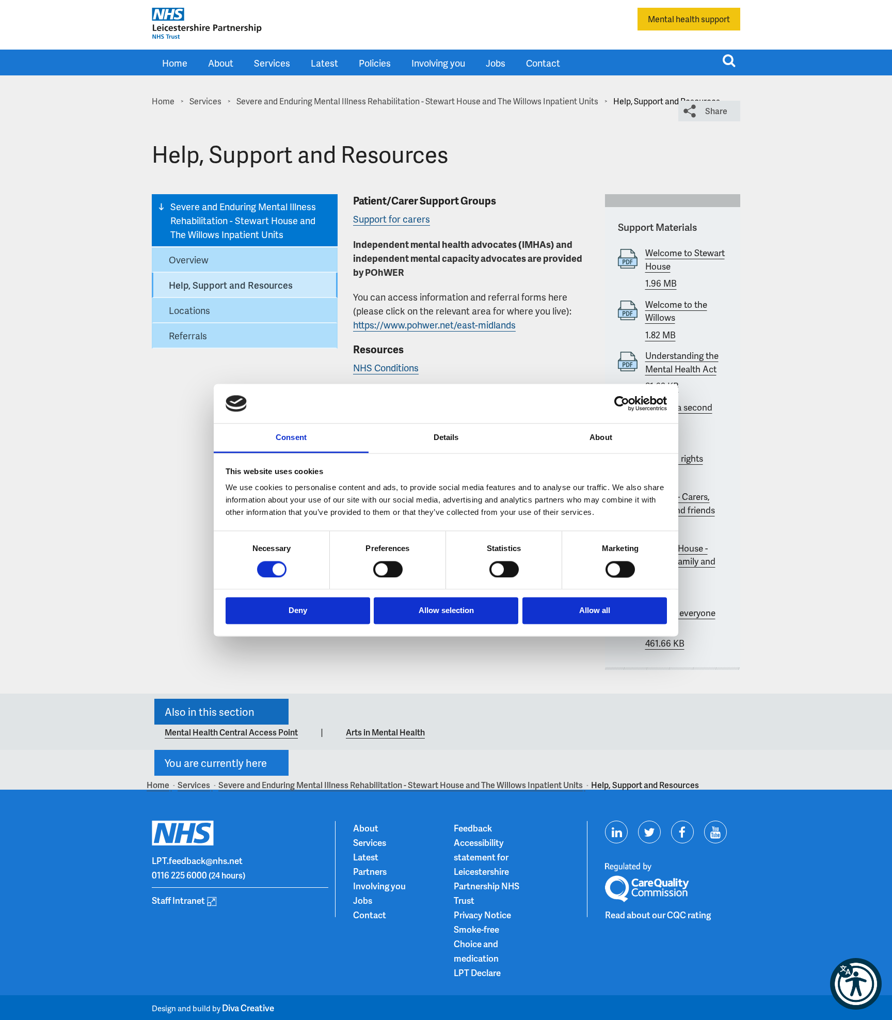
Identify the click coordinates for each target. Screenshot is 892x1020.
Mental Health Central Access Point (231, 732)
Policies (375, 62)
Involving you (438, 62)
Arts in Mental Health (385, 732)
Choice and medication (476, 950)
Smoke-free (476, 929)
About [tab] (601, 437)
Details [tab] (446, 437)
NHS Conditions (386, 367)
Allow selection (446, 610)
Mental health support (689, 19)
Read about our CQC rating (658, 914)
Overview (189, 259)
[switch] (388, 569)
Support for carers (391, 218)
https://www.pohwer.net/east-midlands (434, 324)
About (220, 62)
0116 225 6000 (179, 875)
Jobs (495, 62)
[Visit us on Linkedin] (616, 832)
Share (716, 111)
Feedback (473, 828)
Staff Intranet (178, 900)
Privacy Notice (482, 914)
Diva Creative (248, 1007)
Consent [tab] (291, 437)
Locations (189, 310)
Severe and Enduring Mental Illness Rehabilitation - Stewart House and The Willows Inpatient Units (243, 220)
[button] (856, 984)
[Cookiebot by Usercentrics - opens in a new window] (622, 403)
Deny (298, 610)
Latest (324, 62)
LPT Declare (477, 972)
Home (174, 62)
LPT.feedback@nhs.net (197, 860)
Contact (543, 62)
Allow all (594, 610)
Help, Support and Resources (231, 284)
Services (272, 62)
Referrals (188, 335)
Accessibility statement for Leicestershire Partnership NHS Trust (486, 871)
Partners (370, 871)
